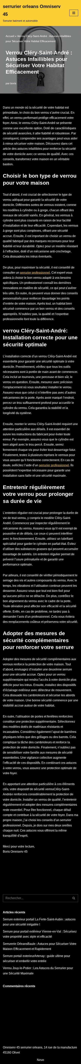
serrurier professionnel (35, 272)
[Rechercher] (74, 898)
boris (13, 83)
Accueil (10, 36)
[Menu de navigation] (73, 13)
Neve (40, 1060)
